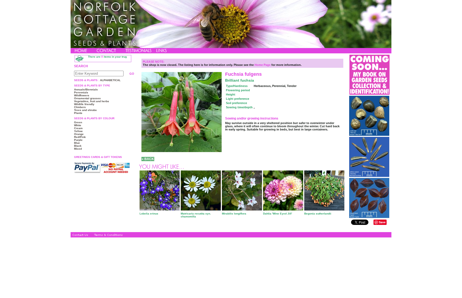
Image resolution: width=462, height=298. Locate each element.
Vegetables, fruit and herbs (91, 101)
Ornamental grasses (87, 98)
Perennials (81, 92)
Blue (77, 142)
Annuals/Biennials (86, 89)
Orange (79, 134)
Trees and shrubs (85, 110)
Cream (78, 128)
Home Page (263, 64)
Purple (78, 139)
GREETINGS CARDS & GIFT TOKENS (98, 157)
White (77, 125)
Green (78, 122)
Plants (78, 113)
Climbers (80, 107)
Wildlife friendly (84, 104)
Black (78, 145)
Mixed (78, 148)
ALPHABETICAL (110, 80)
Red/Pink (80, 137)
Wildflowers (81, 95)
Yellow (78, 131)
